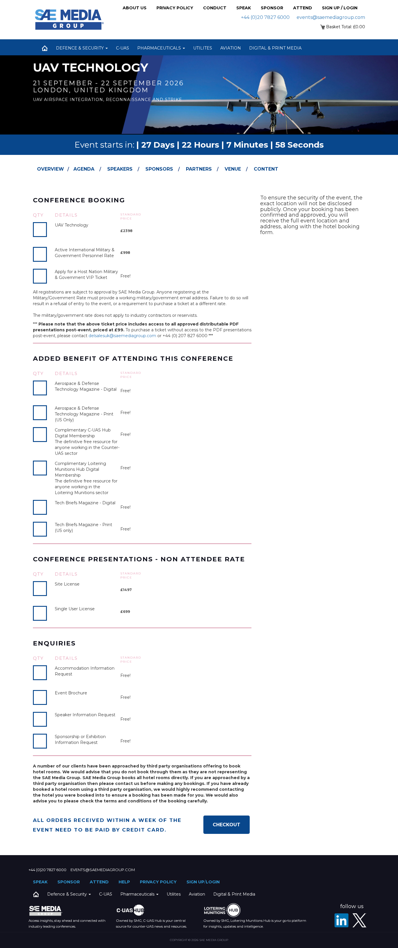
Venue (233, 169)
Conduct (214, 7)
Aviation (230, 48)
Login (213, 882)
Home (44, 48)
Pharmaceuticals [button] (159, 48)
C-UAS (122, 48)
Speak (243, 7)
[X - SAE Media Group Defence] (360, 920)
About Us (135, 7)
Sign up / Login (340, 7)
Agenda (83, 169)
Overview (50, 169)
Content (266, 169)
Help (124, 882)
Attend (302, 7)
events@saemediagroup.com (331, 17)
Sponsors (159, 169)
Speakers (120, 169)
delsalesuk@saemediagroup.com (122, 335)
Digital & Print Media (275, 48)
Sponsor (272, 7)
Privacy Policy (174, 7)
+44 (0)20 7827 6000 (265, 17)
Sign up (195, 882)
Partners (199, 169)
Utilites (202, 48)
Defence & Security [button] (80, 48)
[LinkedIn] (341, 920)
